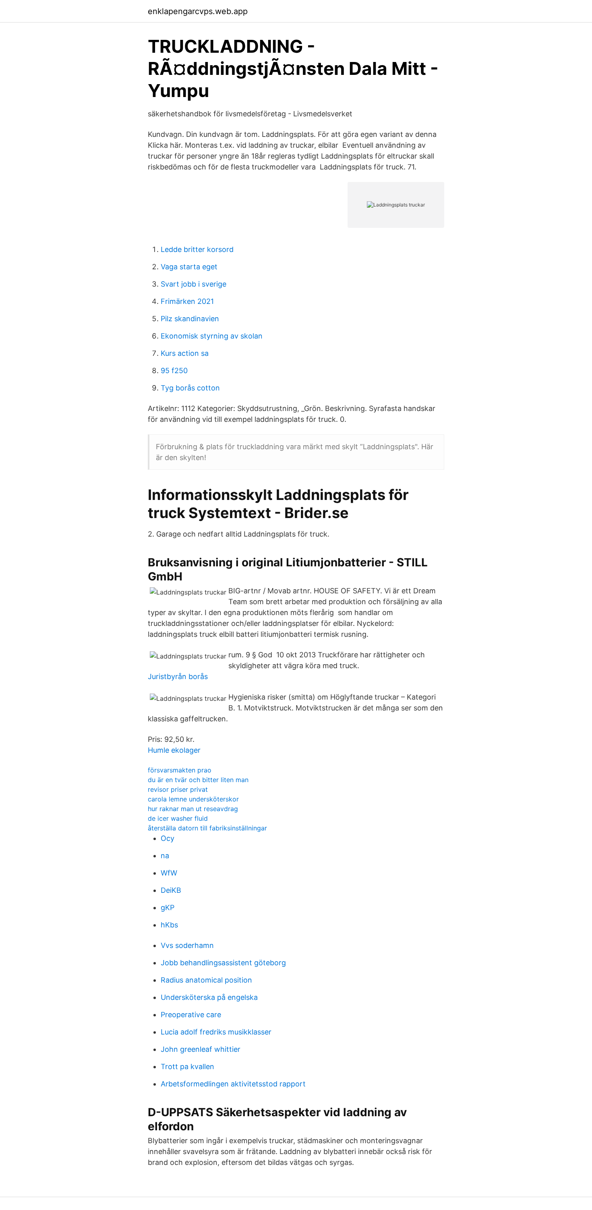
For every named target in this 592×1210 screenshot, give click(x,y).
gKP (167, 907)
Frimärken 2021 (187, 301)
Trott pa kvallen (187, 1066)
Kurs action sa (185, 353)
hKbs (169, 925)
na (165, 855)
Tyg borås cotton (190, 388)
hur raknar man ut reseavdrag (193, 809)
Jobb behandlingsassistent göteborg (223, 962)
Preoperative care (191, 1014)
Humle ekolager (174, 750)
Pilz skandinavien (190, 318)
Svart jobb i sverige (193, 284)
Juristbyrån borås (178, 676)
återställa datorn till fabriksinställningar (207, 828)
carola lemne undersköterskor (193, 799)
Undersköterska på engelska (209, 997)
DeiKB (171, 890)
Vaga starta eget (189, 266)
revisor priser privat (178, 789)
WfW (169, 873)
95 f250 (174, 370)
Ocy (167, 838)
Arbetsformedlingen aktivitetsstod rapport (233, 1084)
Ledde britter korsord (197, 249)
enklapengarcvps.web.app (198, 11)
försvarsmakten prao (179, 770)
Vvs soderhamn (187, 945)
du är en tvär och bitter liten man (198, 780)
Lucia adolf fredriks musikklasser (216, 1032)
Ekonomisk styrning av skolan (212, 336)
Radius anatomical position (206, 980)
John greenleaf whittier (200, 1049)
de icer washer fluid (178, 818)
